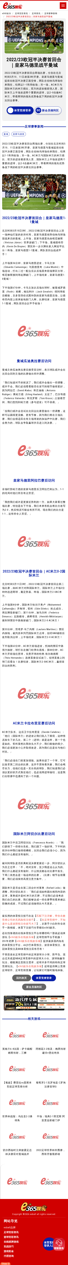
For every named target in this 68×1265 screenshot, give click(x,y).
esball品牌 (10, 1227)
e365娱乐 (6, 13)
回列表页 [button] (21, 977)
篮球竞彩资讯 (11, 1237)
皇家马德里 (18, 134)
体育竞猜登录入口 (49, 1244)
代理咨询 (9, 1256)
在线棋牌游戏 (11, 1241)
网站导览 (11, 1221)
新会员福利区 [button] (50, 110)
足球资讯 (36, 13)
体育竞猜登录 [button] (22, 110)
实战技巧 (9, 1246)
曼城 (6, 134)
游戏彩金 (9, 1251)
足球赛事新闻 (50, 13)
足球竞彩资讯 (21, 13)
